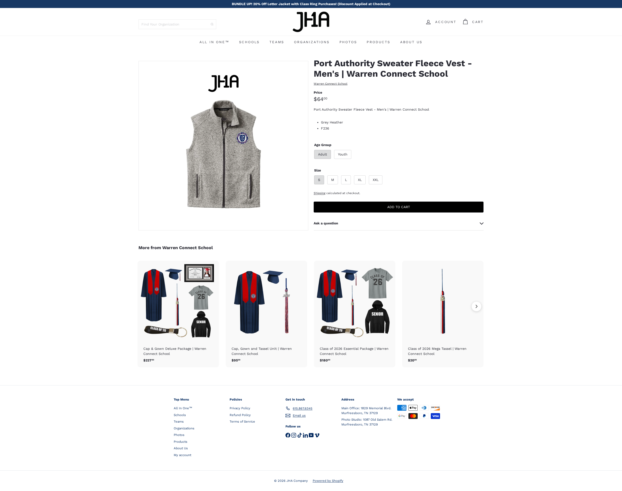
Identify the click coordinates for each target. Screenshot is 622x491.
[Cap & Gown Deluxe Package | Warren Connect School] (178, 314)
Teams (276, 42)
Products (378, 42)
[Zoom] (223, 145)
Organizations (311, 42)
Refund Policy (240, 415)
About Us (411, 42)
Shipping (319, 193)
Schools (249, 42)
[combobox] (177, 24)
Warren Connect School (187, 247)
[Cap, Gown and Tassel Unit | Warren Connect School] (266, 314)
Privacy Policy (240, 408)
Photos (348, 42)
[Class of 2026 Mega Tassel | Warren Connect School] (443, 314)
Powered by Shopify (328, 481)
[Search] (212, 24)
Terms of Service (242, 421)
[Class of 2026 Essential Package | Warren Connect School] (354, 314)
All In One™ (214, 42)
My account (182, 455)
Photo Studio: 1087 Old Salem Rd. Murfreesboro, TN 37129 (366, 422)
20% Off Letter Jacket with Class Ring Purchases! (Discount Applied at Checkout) (311, 4)
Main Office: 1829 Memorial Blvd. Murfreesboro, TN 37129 (366, 410)
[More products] (476, 306)
